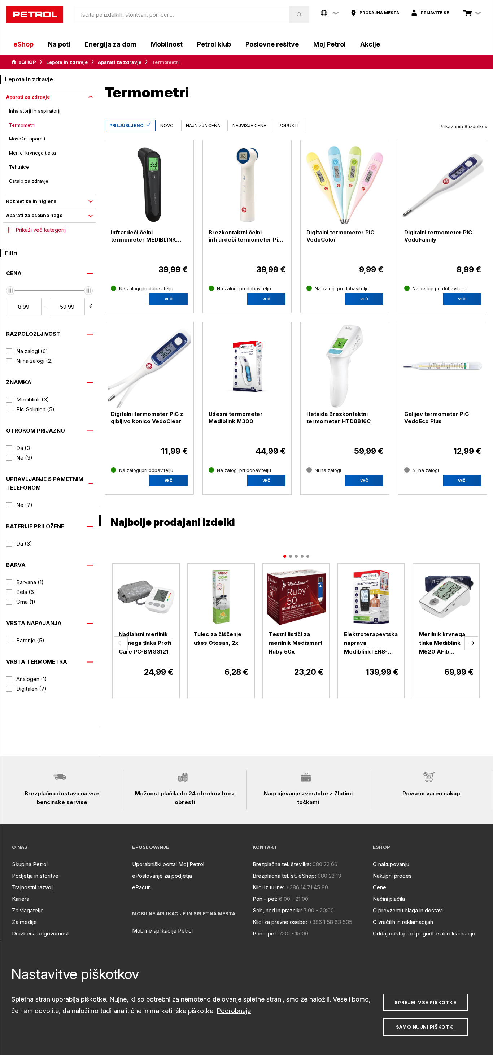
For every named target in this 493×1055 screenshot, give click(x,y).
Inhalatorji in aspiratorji (34, 111)
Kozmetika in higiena (31, 201)
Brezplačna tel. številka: (282, 864)
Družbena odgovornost (40, 933)
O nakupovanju (391, 864)
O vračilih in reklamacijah (403, 922)
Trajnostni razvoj (32, 887)
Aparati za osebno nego (34, 215)
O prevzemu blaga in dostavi (408, 910)
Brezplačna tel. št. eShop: (284, 875)
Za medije (24, 922)
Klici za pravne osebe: (280, 922)
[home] (34, 14)
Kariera (20, 898)
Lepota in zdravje (67, 62)
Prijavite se (435, 12)
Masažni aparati (27, 139)
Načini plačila (389, 898)
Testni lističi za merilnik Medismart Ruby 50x (295, 643)
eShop (23, 44)
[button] (121, 643)
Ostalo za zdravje (28, 181)
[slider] (10, 290)
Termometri (22, 125)
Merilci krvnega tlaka (32, 153)
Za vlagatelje (28, 910)
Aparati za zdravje (119, 62)
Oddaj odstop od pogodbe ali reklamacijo (424, 933)
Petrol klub (214, 44)
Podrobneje (234, 1011)
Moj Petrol (329, 44)
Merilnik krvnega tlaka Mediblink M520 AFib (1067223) (442, 643)
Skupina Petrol (30, 864)
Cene (379, 887)
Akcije (370, 44)
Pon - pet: (265, 898)
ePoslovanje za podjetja (162, 875)
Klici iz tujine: (268, 887)
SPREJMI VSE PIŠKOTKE (425, 1002)
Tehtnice (19, 167)
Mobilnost (167, 44)
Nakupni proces (392, 875)
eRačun (141, 887)
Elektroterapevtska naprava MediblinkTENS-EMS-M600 (371, 643)
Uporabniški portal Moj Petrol (168, 864)
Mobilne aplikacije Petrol (162, 930)
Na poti (59, 44)
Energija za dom (110, 44)
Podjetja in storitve (35, 875)
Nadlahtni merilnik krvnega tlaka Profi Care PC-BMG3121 (145, 643)
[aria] (24, 62)
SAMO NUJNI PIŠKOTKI (425, 1027)
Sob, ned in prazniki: (277, 910)
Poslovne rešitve (272, 44)
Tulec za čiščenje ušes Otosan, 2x (217, 638)
